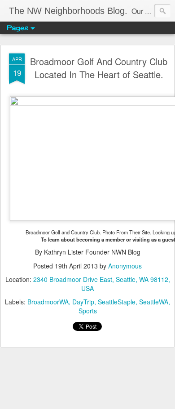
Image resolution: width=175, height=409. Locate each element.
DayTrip (83, 301)
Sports (88, 310)
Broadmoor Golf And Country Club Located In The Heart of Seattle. (98, 68)
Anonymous (125, 265)
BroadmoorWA (48, 301)
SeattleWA (153, 301)
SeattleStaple (117, 301)
